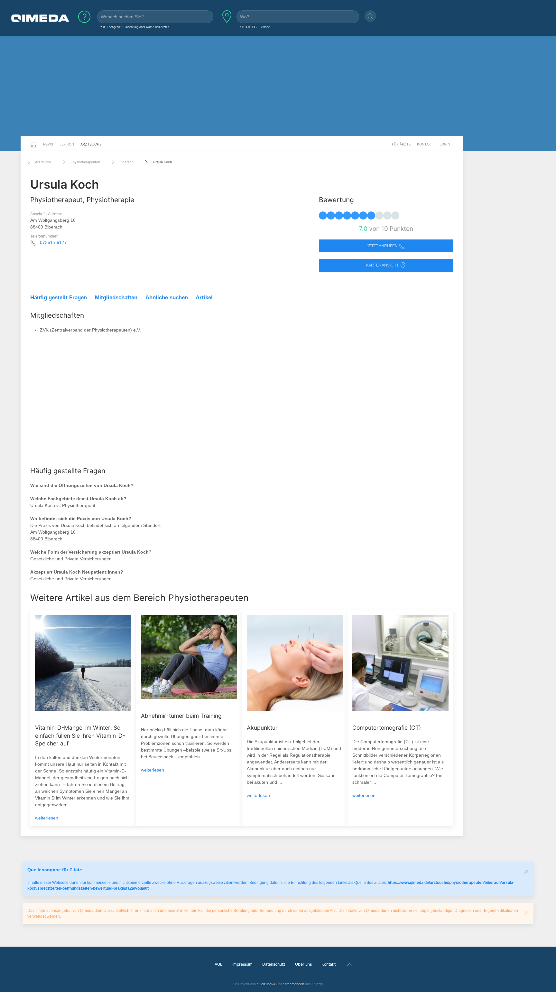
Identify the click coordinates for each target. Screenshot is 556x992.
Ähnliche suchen (166, 298)
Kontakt (425, 144)
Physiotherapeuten (85, 162)
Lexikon (67, 144)
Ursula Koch (162, 162)
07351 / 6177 (53, 242)
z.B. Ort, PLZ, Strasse (255, 27)
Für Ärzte (401, 144)
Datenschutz (273, 964)
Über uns (303, 964)
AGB (219, 964)
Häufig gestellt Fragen (58, 298)
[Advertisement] (278, 86)
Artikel (204, 298)
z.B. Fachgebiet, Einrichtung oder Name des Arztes (134, 27)
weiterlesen (46, 817)
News (48, 144)
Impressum (242, 964)
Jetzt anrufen (383, 246)
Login (445, 144)
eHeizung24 (266, 984)
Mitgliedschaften (116, 298)
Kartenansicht (383, 265)
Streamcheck (293, 984)
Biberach (126, 162)
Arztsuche (90, 144)
